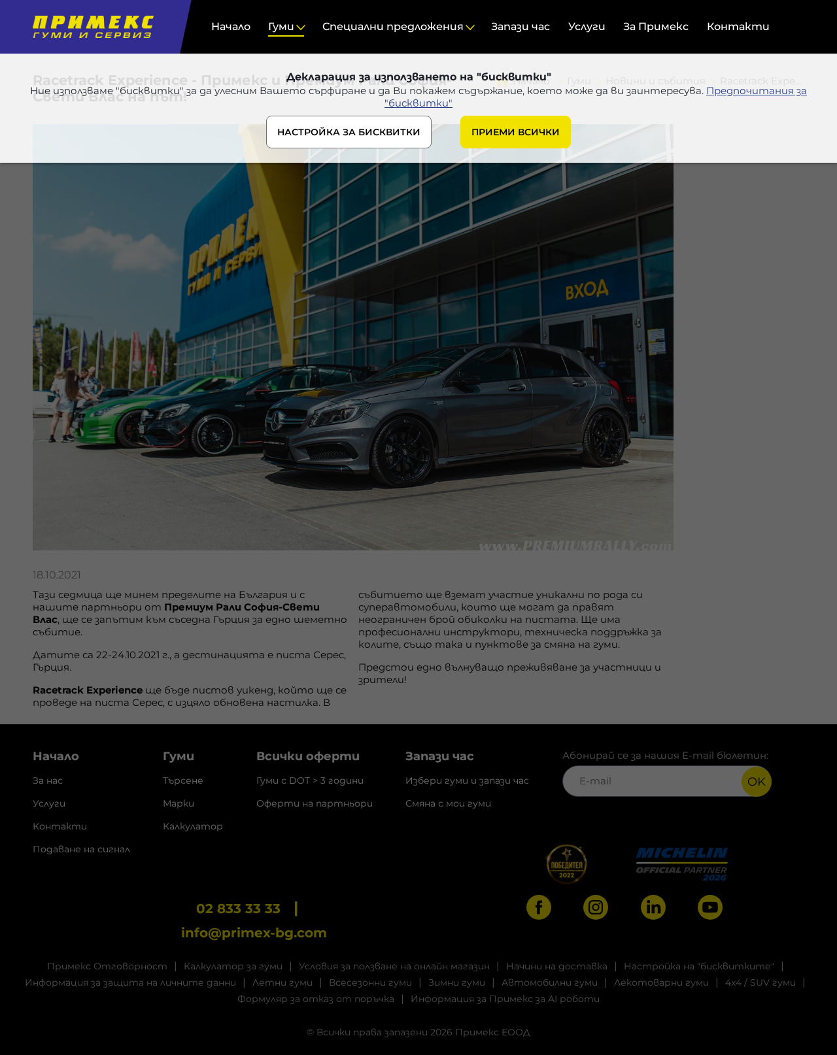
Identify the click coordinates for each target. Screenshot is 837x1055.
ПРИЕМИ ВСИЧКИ (515, 132)
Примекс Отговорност (107, 966)
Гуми (281, 26)
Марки (178, 803)
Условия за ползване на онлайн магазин (394, 966)
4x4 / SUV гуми (760, 982)
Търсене (183, 780)
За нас (48, 780)
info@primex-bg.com (254, 933)
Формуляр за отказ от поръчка (315, 999)
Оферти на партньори (314, 803)
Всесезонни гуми (370, 982)
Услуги (587, 26)
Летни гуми (282, 982)
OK (756, 782)
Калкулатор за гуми (233, 966)
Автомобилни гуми (550, 982)
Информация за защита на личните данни (130, 982)
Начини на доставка (556, 966)
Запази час (520, 26)
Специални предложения (393, 26)
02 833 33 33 (238, 908)
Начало (230, 26)
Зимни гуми (456, 982)
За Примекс (656, 26)
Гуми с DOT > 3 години (310, 780)
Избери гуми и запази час (467, 780)
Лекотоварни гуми (661, 982)
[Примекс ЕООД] (90, 27)
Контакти (738, 26)
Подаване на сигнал (81, 849)
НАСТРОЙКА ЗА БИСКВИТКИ (348, 132)
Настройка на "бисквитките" (699, 966)
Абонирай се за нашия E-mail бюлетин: (665, 755)
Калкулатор (193, 826)
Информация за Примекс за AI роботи (505, 999)
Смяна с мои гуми (448, 803)
